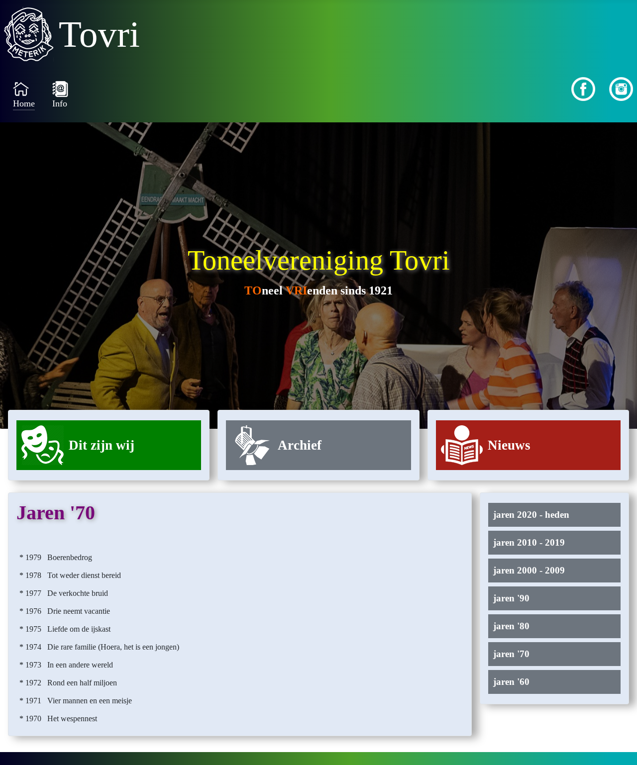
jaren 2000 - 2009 (529, 570)
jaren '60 (511, 681)
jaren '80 (511, 626)
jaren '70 (511, 654)
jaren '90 (511, 598)
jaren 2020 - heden (531, 514)
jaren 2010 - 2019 (529, 542)
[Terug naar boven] (619, 746)
